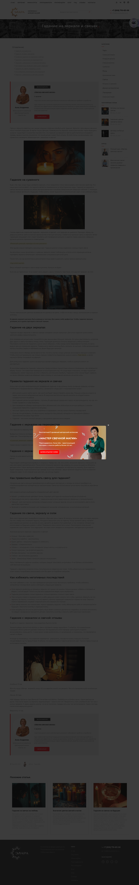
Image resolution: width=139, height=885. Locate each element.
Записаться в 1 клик (49, 452)
